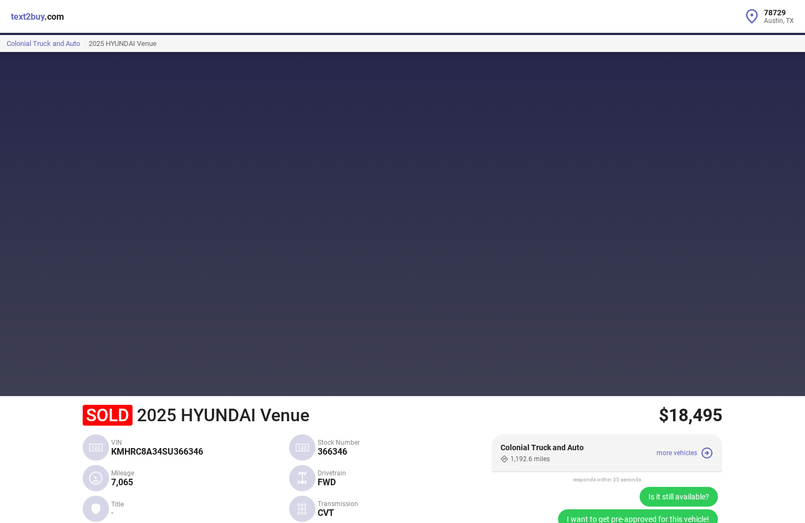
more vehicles (677, 453)
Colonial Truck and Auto (43, 43)
